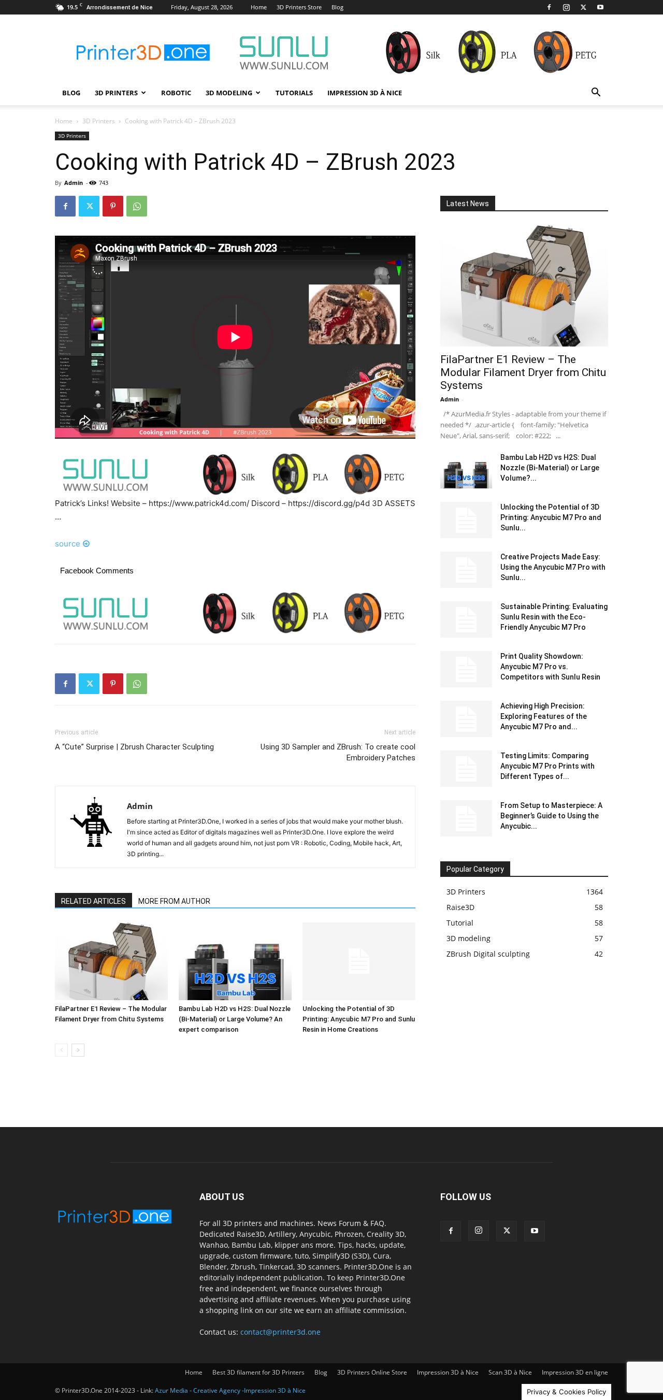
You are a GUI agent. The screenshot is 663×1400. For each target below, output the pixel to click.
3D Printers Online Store (372, 1372)
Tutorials (294, 92)
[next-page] (77, 1050)
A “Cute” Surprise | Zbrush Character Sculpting (134, 747)
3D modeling (229, 92)
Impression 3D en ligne (575, 1372)
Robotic (176, 92)
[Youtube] (600, 7)
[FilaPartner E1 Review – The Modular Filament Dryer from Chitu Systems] (111, 961)
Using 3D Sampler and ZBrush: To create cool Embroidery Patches (338, 752)
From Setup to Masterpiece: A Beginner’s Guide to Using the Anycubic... (551, 815)
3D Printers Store (299, 7)
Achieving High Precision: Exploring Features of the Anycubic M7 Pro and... (543, 716)
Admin (73, 182)
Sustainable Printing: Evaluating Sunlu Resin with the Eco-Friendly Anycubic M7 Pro (554, 616)
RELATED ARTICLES (93, 901)
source (67, 544)
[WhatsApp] (136, 206)
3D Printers (116, 92)
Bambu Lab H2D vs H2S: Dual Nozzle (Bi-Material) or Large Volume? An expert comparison (235, 1019)
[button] (595, 93)
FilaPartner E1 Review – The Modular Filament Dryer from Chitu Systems (523, 372)
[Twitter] (583, 7)
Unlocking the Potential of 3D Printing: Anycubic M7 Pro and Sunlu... (550, 517)
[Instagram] (566, 7)
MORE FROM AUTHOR (174, 901)
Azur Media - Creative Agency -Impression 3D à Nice (230, 1390)
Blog (337, 7)
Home (259, 7)
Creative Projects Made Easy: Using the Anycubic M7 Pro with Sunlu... (553, 567)
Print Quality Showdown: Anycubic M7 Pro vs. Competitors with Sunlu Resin (550, 666)
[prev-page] (61, 1050)
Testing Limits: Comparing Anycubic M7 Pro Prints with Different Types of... (547, 766)
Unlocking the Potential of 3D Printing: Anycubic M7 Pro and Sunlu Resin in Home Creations (358, 1019)
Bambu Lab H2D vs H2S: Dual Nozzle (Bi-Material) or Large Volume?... (549, 467)
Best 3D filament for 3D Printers (258, 1372)
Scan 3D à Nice (510, 1372)
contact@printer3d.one (280, 1332)
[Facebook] (549, 7)
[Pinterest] (113, 206)
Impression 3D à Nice (364, 92)
